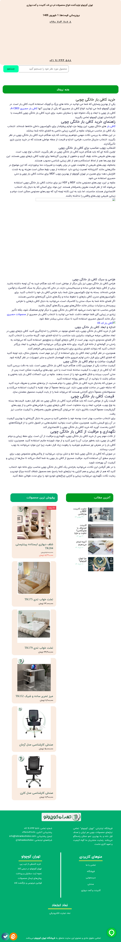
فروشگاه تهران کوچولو (44, 938)
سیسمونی (91, 877)
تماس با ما (91, 865)
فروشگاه (91, 871)
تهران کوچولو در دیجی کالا (30, 868)
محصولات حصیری (16, 314)
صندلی (91, 884)
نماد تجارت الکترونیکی (59, 913)
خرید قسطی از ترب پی (30, 864)
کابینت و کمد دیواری (91, 890)
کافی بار (111, 126)
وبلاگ (60, 90)
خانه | (66, 90)
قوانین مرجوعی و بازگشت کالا (29, 883)
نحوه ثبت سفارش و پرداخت (29, 873)
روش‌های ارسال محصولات (30, 878)
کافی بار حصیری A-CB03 (24, 108)
